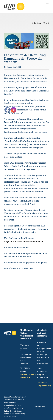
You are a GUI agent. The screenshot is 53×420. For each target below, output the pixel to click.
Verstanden (39, 406)
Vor (45, 23)
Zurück (37, 23)
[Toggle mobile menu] (47, 4)
